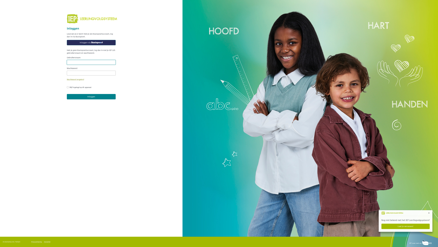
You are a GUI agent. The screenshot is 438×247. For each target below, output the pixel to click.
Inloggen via (79, 42)
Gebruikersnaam (74, 57)
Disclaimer (47, 242)
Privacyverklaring (36, 242)
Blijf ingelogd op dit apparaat (80, 87)
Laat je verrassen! (405, 226)
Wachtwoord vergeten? (75, 79)
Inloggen (91, 96)
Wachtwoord (72, 68)
